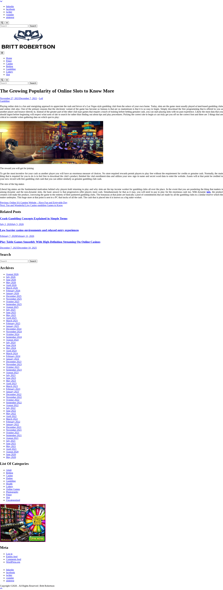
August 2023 (12, 372)
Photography (12, 492)
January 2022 (12, 424)
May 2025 (11, 315)
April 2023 (11, 383)
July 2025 (10, 309)
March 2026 (12, 288)
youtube (10, 14)
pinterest (10, 17)
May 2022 (11, 413)
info (209, 192)
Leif (41, 98)
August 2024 (12, 340)
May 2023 (11, 380)
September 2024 (14, 337)
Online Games (13, 489)
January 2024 (12, 359)
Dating (9, 478)
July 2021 (10, 441)
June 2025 (11, 312)
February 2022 (13, 421)
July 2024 (10, 342)
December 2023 (13, 361)
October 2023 (12, 367)
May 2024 (11, 348)
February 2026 (13, 290)
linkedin (10, 6)
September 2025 (14, 304)
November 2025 (14, 299)
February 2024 (13, 356)
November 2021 (14, 430)
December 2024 (13, 329)
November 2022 (14, 397)
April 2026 (11, 285)
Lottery (9, 72)
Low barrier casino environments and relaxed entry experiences (39, 230)
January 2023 (12, 391)
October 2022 (12, 400)
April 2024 (11, 350)
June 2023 (11, 378)
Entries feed (11, 556)
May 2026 (11, 282)
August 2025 (12, 307)
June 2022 (11, 411)
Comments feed (13, 559)
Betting (9, 66)
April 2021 (11, 449)
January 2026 (12, 293)
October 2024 (12, 334)
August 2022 (12, 405)
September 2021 (14, 435)
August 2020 (12, 451)
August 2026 (12, 274)
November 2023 (14, 364)
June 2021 (11, 443)
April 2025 (11, 318)
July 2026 (10, 277)
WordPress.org (13, 562)
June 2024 (11, 345)
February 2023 (13, 389)
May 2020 (11, 457)
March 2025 (12, 320)
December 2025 (13, 296)
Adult (9, 470)
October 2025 (12, 301)
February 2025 (13, 323)
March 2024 (12, 353)
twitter (9, 12)
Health (9, 483)
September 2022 (14, 402)
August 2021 (12, 438)
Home (9, 58)
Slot (8, 74)
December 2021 (13, 427)
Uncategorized (13, 500)
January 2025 (12, 326)
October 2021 (12, 432)
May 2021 (11, 446)
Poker (9, 61)
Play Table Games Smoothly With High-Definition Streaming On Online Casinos (50, 241)
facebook (10, 9)
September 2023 (14, 370)
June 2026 (11, 279)
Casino (9, 63)
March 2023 (12, 386)
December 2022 (13, 394)
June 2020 (11, 454)
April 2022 (11, 416)
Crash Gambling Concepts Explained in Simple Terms (33, 218)
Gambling (11, 69)
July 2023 (10, 375)
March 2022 (12, 419)
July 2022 (10, 408)
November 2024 (14, 331)
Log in (9, 554)
